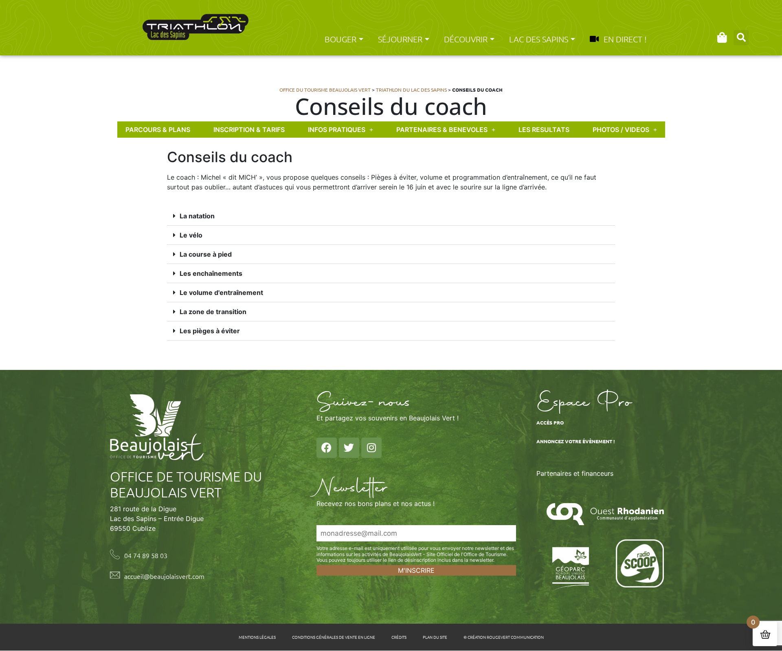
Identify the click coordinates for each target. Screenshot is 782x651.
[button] (741, 37)
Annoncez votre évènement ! (575, 441)
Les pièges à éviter (210, 331)
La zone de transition (213, 312)
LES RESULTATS (543, 129)
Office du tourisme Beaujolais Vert (325, 89)
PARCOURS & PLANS (157, 129)
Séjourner (400, 39)
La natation (197, 216)
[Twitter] (349, 448)
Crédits (398, 637)
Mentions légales (257, 637)
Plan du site (435, 637)
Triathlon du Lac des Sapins (411, 89)
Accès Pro (550, 422)
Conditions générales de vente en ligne (333, 637)
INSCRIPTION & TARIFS (249, 129)
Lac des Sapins (538, 39)
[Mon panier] (721, 37)
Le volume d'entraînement (221, 292)
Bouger (340, 39)
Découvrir (466, 39)
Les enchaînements (211, 273)
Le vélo (191, 235)
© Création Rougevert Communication (503, 637)
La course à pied (206, 254)
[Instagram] (371, 448)
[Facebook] (326, 448)
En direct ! (625, 39)
